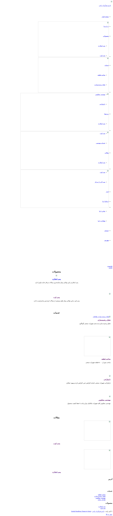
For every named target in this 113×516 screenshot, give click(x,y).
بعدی (108, 266)
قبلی (111, 266)
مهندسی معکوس (105, 400)
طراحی (106, 379)
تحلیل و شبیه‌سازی (104, 320)
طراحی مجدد (101, 499)
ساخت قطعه (106, 359)
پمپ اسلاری (56, 279)
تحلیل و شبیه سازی (99, 496)
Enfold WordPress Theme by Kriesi (81, 511)
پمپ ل (58, 297)
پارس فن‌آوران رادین (98, 511)
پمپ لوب (56, 443)
